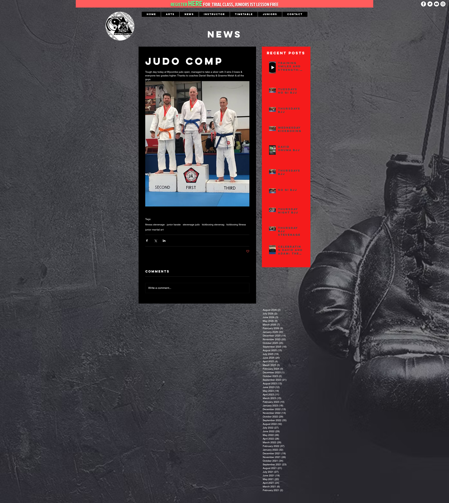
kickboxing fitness (236, 224)
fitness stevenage (155, 224)
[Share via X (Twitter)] (155, 240)
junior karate (174, 224)
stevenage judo (191, 224)
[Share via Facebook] (147, 240)
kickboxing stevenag (213, 224)
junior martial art (154, 229)
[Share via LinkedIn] (164, 240)
